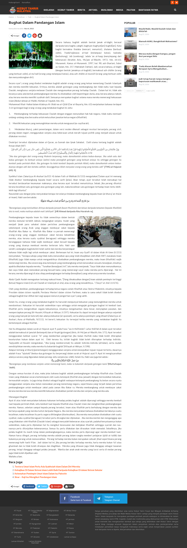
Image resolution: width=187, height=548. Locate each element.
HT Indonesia (52, 519)
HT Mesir (70, 524)
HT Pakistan (35, 528)
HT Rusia (70, 528)
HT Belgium (17, 519)
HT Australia (35, 515)
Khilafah (49, 9)
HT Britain (35, 519)
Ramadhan (26, 2)
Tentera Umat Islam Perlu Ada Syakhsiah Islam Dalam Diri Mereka (47, 466)
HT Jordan (17, 524)
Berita (81, 9)
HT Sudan (35, 532)
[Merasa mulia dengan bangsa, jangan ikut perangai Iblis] (130, 57)
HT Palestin (52, 528)
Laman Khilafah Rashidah (35, 542)
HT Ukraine (35, 537)
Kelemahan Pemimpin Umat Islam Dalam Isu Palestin (41, 473)
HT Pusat (17, 510)
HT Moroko (17, 528)
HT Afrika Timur (70, 510)
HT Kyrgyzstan (35, 524)
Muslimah (107, 9)
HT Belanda (70, 515)
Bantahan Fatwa (148, 9)
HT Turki (17, 537)
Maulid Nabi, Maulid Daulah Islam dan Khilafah (157, 30)
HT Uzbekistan (52, 537)
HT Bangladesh (53, 515)
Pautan (131, 9)
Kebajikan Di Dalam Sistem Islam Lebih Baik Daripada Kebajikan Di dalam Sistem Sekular (58, 470)
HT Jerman (70, 519)
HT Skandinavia (17, 532)
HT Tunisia (70, 532)
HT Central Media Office (35, 511)
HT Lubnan (52, 524)
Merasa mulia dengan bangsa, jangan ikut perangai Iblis (157, 55)
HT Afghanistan (52, 510)
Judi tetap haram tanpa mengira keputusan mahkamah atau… (154, 80)
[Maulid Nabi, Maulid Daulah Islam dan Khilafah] (130, 32)
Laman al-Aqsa (70, 537)
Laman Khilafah (17, 541)
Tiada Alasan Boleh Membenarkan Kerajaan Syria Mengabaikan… (155, 67)
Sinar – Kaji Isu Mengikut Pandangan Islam (36, 477)
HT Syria (52, 532)
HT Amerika (17, 515)
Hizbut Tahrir (66, 9)
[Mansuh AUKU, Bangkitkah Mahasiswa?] (130, 44)
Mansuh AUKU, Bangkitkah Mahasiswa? (158, 41)
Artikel (93, 9)
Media (119, 9)
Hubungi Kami (14, 2)
